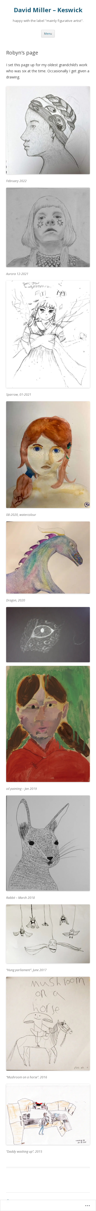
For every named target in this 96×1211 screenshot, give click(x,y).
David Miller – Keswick (48, 10)
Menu (48, 33)
